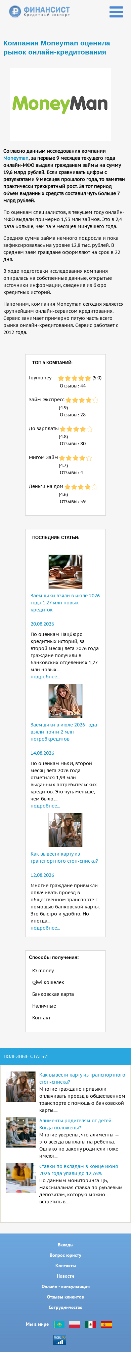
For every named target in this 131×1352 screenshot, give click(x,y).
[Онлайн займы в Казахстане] (58, 1324)
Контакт (41, 1018)
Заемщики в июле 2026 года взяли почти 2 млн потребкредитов (64, 732)
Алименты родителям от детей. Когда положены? (76, 1124)
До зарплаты (44, 428)
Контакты (65, 1266)
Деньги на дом (46, 486)
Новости (65, 1276)
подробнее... (45, 677)
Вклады (66, 1245)
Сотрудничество (66, 1307)
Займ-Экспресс (46, 400)
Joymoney (40, 378)
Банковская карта (53, 994)
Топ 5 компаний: (52, 362)
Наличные (44, 1006)
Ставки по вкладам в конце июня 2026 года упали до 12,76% (78, 1169)
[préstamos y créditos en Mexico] (90, 1324)
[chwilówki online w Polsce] (74, 1324)
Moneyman (16, 158)
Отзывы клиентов (65, 1297)
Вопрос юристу (65, 1255)
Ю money (43, 971)
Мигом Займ (43, 457)
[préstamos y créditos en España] (106, 1324)
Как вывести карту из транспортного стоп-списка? (82, 1078)
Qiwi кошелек (48, 982)
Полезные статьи (25, 1056)
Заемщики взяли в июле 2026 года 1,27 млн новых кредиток (65, 603)
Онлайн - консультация (66, 1286)
